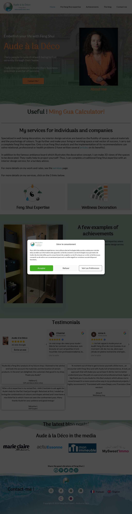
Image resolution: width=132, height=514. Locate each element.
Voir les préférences (90, 268)
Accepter (41, 268)
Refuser (66, 268)
